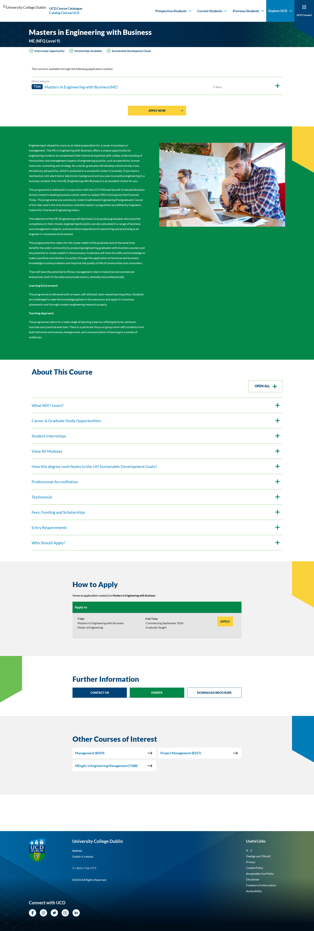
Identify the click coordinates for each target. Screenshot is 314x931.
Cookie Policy (254, 867)
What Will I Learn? (48, 405)
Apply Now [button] (157, 110)
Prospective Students (171, 11)
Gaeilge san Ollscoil (258, 856)
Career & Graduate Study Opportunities (66, 420)
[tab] (157, 584)
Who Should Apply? (48, 542)
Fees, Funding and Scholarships (58, 512)
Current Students (209, 11)
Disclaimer (252, 879)
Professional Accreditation (55, 481)
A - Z (249, 850)
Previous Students (246, 11)
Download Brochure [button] (214, 692)
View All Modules (47, 451)
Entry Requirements (49, 527)
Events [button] (156, 692)
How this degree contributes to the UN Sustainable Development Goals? (94, 466)
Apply (225, 621)
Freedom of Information (261, 885)
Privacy (250, 862)
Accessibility (254, 891)
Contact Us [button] (99, 692)
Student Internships (49, 435)
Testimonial (42, 496)
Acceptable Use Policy (260, 873)
